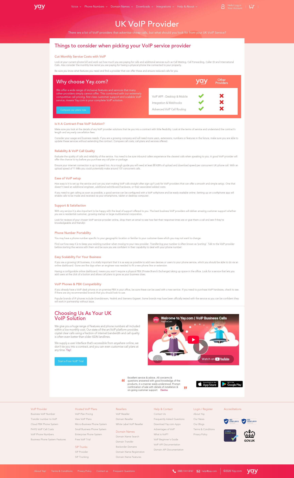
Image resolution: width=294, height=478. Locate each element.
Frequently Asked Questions (169, 419)
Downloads (143, 6)
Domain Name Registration (130, 452)
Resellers (121, 409)
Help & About (185, 6)
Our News (198, 419)
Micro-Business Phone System (91, 424)
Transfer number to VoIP (44, 419)
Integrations (163, 6)
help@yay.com (209, 471)
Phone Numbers (94, 6)
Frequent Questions (124, 471)
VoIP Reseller (123, 414)
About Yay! (40, 471)
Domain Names (120, 6)
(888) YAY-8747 (185, 471)
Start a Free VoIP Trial (71, 361)
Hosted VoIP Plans (86, 409)
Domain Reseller (124, 419)
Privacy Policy (200, 434)
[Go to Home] (42, 7)
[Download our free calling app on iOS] (207, 384)
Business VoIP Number (43, 414)
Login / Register (203, 409)
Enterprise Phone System (88, 434)
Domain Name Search (127, 437)
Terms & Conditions (204, 429)
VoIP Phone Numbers (42, 434)
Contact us (102, 471)
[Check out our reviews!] (81, 384)
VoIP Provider (39, 409)
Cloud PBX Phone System (44, 424)
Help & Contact (163, 409)
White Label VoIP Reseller (129, 424)
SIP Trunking (82, 457)
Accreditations (232, 409)
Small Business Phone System (90, 429)
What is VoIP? (161, 434)
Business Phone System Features (48, 439)
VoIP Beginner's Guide (166, 439)
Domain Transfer (124, 442)
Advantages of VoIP (164, 429)
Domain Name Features (128, 457)
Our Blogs (198, 424)
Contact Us (160, 414)
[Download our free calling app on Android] (232, 384)
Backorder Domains (126, 447)
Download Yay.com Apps (167, 424)
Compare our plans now (73, 110)
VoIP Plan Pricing (84, 414)
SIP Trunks (81, 447)
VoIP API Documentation (167, 445)
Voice (74, 6)
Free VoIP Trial (83, 439)
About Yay (199, 414)
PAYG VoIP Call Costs (42, 429)
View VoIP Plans (83, 419)
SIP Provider (81, 452)
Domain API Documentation (169, 450)
